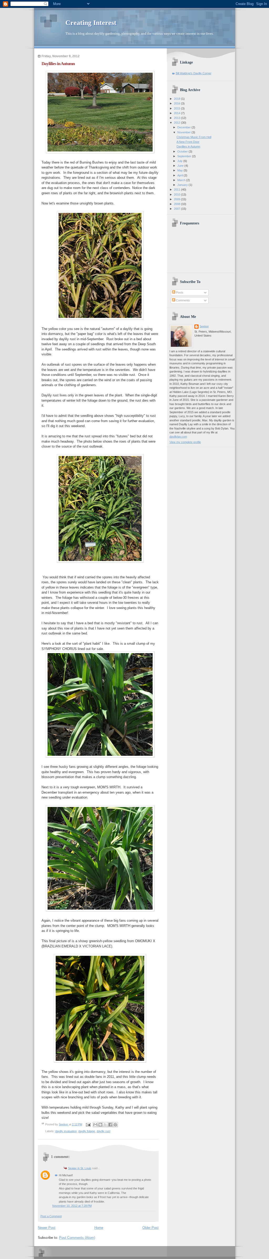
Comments (182, 300)
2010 (177, 194)
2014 (177, 113)
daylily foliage (86, 1131)
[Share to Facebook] (110, 1124)
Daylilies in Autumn (188, 146)
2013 (177, 117)
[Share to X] (105, 1124)
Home (98, 1228)
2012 (177, 122)
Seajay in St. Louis (79, 1168)
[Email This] (95, 1124)
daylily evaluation (66, 1131)
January (183, 184)
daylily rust (103, 1131)
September (184, 156)
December (184, 127)
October (183, 151)
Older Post (150, 1228)
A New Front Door (188, 141)
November (184, 132)
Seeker (64, 1124)
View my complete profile (185, 442)
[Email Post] (88, 1124)
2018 (177, 98)
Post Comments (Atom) (77, 1238)
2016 (177, 103)
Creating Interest (90, 23)
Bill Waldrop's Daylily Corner (193, 73)
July (180, 160)
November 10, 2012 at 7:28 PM (72, 1205)
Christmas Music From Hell (194, 137)
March (181, 180)
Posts (179, 292)
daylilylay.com (178, 436)
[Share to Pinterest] (115, 1124)
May (180, 170)
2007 (177, 208)
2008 (177, 204)
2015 (177, 108)
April (180, 175)
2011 (177, 189)
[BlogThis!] (100, 1124)
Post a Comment (51, 1216)
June (180, 165)
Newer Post (46, 1228)
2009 (177, 199)
